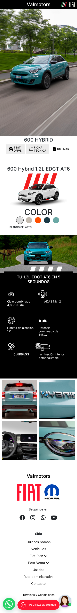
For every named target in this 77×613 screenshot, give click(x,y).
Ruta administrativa (39, 577)
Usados (38, 570)
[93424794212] (43, 517)
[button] (9, 604)
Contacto (38, 584)
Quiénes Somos (38, 542)
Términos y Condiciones (38, 594)
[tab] (20, 220)
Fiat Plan (36, 556)
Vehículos (38, 549)
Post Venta (36, 563)
